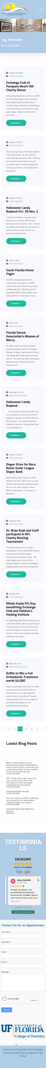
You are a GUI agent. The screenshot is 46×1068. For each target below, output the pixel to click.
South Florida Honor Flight (20, 272)
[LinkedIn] (28, 1063)
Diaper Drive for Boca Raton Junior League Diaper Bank (21, 468)
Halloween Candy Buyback (18, 404)
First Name (6, 932)
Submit (6, 1010)
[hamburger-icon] (41, 9)
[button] (16, 1044)
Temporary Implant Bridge (17, 791)
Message (5, 972)
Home (4, 45)
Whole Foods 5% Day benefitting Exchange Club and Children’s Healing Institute (21, 609)
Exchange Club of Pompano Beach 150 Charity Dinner (20, 86)
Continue (15, 123)
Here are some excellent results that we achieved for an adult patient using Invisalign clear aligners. (22, 800)
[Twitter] (23, 1063)
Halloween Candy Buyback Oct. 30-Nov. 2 (22, 209)
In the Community (16, 76)
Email (4, 952)
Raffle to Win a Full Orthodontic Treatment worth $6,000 (22, 677)
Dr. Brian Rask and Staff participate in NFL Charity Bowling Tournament (22, 536)
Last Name (6, 942)
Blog (11, 395)
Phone (4, 962)
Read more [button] (13, 901)
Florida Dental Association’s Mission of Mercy (22, 336)
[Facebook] (17, 1063)
